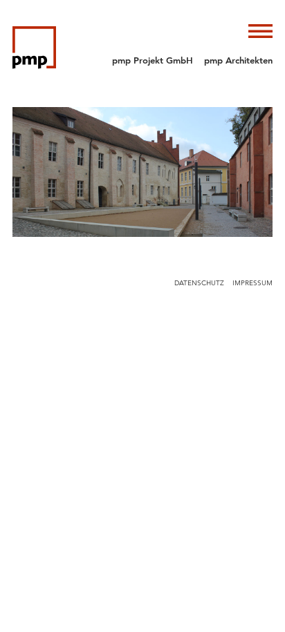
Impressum (252, 282)
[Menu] (260, 31)
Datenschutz (199, 282)
